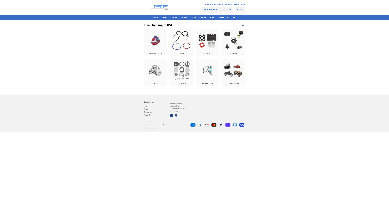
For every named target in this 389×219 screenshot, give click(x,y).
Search (146, 109)
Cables (164, 17)
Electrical (184, 17)
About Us (147, 115)
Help (234, 17)
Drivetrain (173, 17)
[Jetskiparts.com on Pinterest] (175, 116)
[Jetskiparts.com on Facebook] (171, 116)
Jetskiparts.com (153, 128)
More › (243, 25)
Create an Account (239, 4)
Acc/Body (155, 17)
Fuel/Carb (202, 17)
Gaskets (212, 17)
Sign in (227, 4)
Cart (241, 9)
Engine (193, 17)
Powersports (223, 17)
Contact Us (148, 112)
